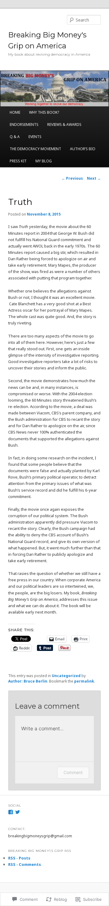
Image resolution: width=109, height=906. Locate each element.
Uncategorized (66, 675)
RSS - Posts (19, 858)
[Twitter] (17, 812)
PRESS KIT (18, 161)
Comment (73, 772)
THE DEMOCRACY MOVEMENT (35, 148)
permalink (84, 681)
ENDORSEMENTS (24, 124)
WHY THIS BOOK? (44, 112)
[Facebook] (10, 812)
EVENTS (34, 136)
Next (94, 178)
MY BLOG (43, 161)
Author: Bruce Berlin (27, 681)
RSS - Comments (24, 864)
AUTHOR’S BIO (82, 148)
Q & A (15, 136)
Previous (72, 178)
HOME (15, 112)
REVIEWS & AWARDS (64, 124)
